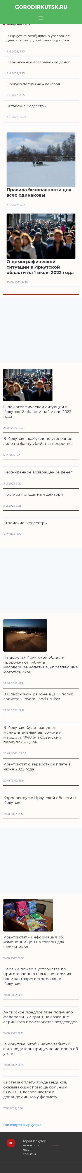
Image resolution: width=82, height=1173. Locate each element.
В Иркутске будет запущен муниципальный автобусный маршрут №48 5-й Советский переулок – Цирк (32, 734)
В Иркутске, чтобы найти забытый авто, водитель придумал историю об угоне (40, 1049)
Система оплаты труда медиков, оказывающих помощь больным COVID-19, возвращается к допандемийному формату (35, 1089)
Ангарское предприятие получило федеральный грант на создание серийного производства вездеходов (40, 1017)
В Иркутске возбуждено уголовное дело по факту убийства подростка (38, 440)
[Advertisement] (41, 330)
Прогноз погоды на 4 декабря (33, 494)
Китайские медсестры (25, 522)
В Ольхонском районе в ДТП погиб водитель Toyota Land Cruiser (38, 696)
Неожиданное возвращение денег (37, 472)
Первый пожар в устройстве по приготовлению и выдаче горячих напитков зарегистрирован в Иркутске (37, 976)
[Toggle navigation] (41, 18)
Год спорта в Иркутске (22, 1125)
